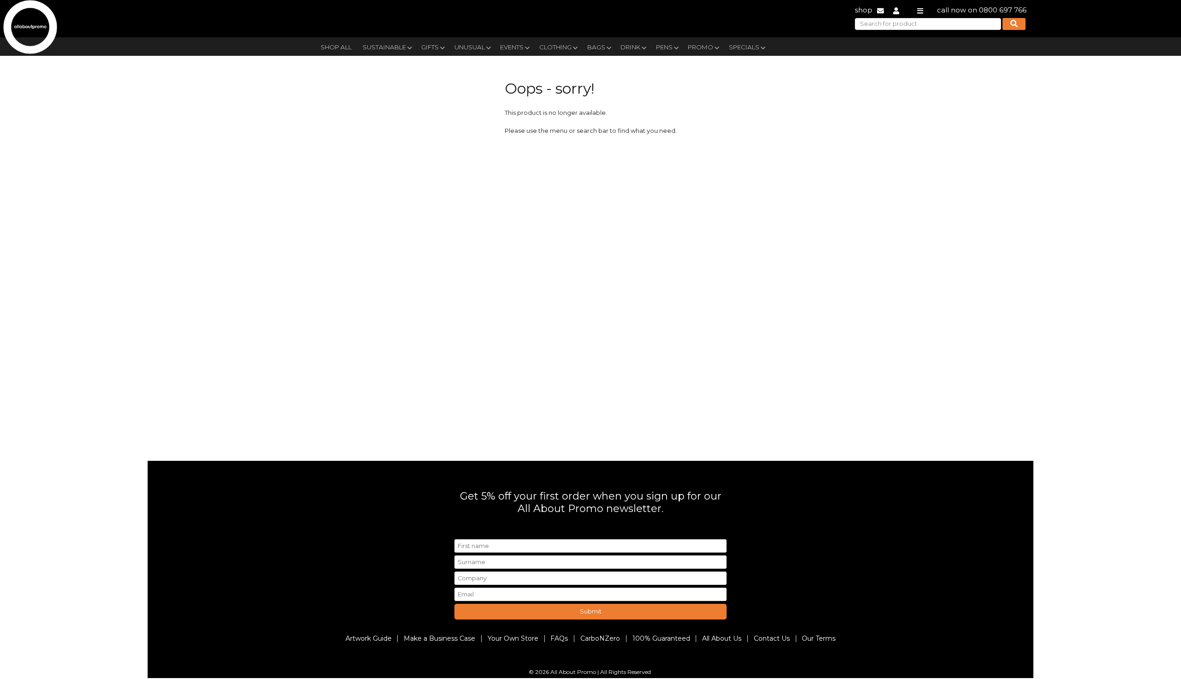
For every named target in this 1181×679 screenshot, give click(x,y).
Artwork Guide (369, 638)
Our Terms (818, 638)
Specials (744, 47)
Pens (664, 47)
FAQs (559, 638)
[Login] (896, 10)
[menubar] (569, 46)
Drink (630, 47)
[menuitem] (336, 46)
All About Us (721, 638)
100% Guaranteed (661, 638)
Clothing (555, 47)
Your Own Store (513, 638)
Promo (700, 47)
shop (863, 10)
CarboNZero (600, 638)
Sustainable (384, 47)
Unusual (469, 47)
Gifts (430, 47)
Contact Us (772, 638)
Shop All (336, 47)
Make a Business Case (439, 638)
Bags (596, 47)
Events (512, 47)
